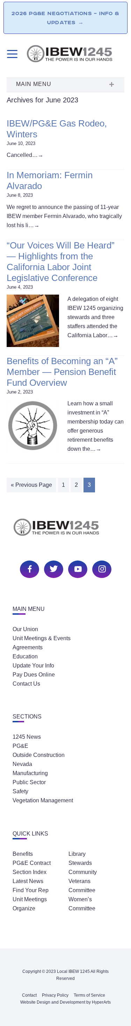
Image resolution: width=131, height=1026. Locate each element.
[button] (66, 85)
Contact (29, 995)
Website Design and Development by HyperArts (65, 1002)
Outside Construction (39, 755)
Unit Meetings (30, 899)
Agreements (28, 647)
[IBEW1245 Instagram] (100, 568)
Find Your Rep (31, 890)
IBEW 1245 (66, 531)
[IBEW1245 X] (52, 568)
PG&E (20, 746)
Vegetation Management (43, 800)
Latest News (28, 881)
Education (25, 656)
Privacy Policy (55, 995)
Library (77, 854)
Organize (24, 908)
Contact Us (26, 684)
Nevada (22, 764)
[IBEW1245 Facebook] (28, 568)
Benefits (23, 854)
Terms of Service (89, 995)
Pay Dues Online (34, 675)
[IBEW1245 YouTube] (76, 568)
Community (82, 872)
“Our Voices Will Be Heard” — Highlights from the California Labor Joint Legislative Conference (61, 261)
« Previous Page (31, 485)
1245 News (27, 737)
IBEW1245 (75, 54)
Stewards (80, 863)
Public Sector (29, 782)
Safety (20, 791)
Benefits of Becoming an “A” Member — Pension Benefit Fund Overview (62, 372)
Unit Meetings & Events (42, 638)
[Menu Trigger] (11, 54)
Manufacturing (30, 773)
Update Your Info (33, 666)
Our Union (25, 629)
